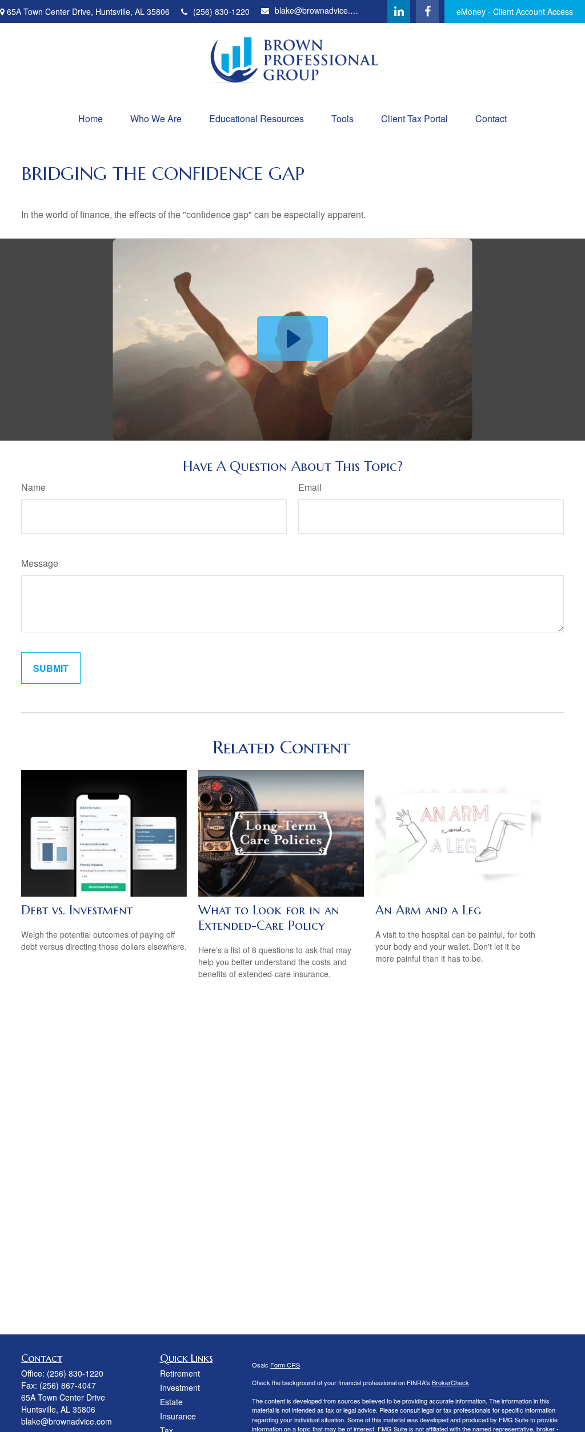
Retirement (180, 1373)
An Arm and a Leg (428, 910)
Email (310, 487)
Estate (171, 1401)
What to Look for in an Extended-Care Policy (268, 917)
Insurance (178, 1416)
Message (39, 563)
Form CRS (285, 1364)
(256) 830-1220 (221, 11)
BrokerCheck (450, 1382)
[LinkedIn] (398, 11)
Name (33, 487)
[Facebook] (427, 11)
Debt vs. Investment (77, 910)
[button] (91, 118)
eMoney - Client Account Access (514, 11)
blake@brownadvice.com (318, 10)
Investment (180, 1387)
